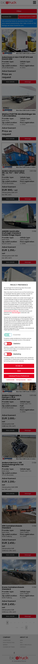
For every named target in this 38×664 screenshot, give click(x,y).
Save (19, 371)
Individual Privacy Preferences (19, 376)
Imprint (29, 379)
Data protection (21, 379)
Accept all (19, 366)
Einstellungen (16, 312)
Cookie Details (10, 379)
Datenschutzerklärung (11, 311)
